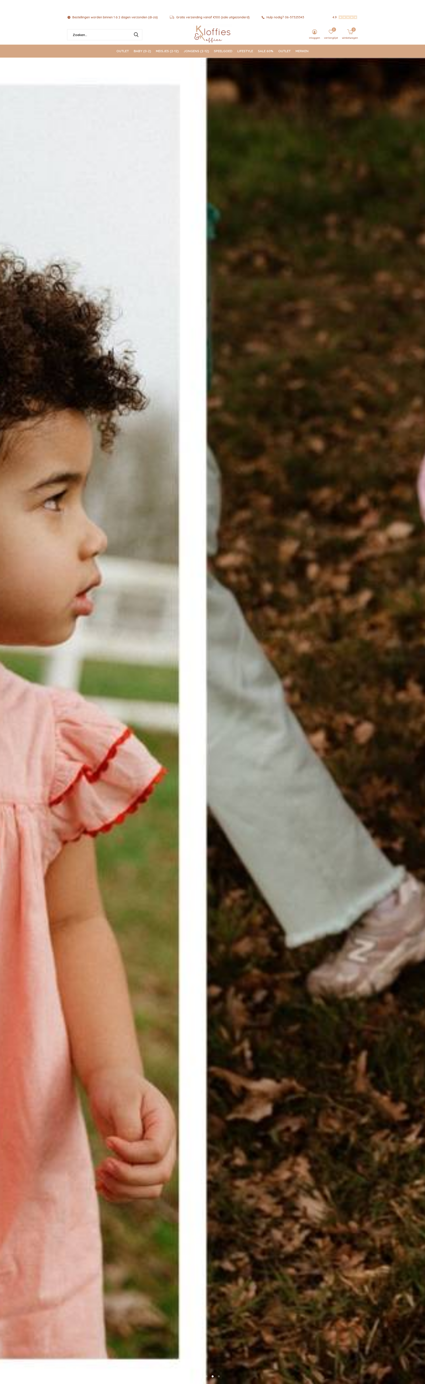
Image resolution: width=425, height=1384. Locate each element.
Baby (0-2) (142, 51)
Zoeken (136, 34)
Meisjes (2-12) (167, 51)
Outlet (122, 51)
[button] (206, 1376)
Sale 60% (265, 51)
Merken (302, 51)
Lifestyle (245, 51)
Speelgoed (223, 51)
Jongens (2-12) (196, 51)
